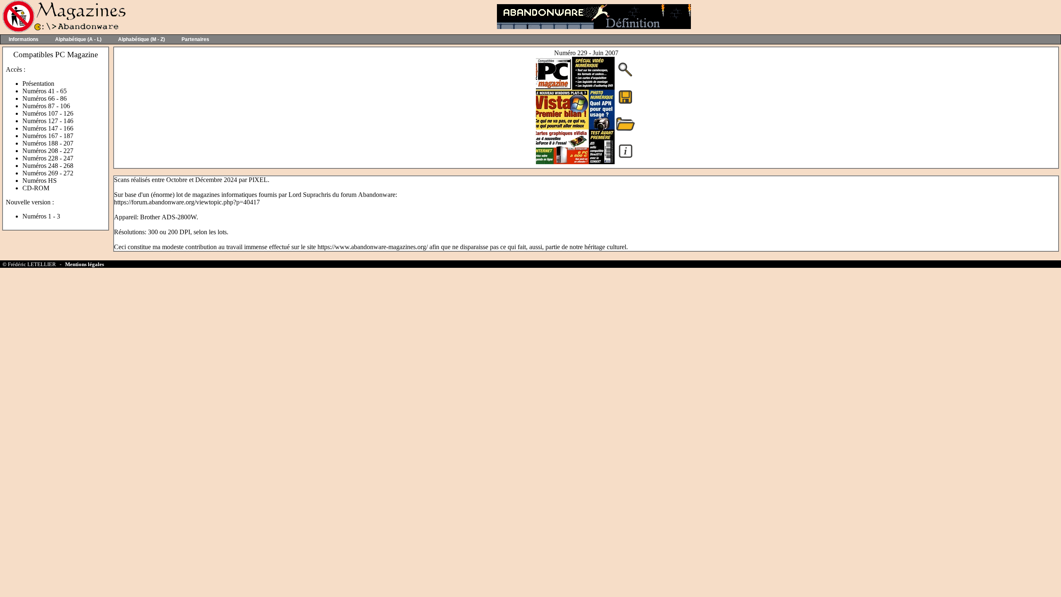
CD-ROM (35, 188)
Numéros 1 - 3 (41, 216)
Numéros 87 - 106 (46, 105)
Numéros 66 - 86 (44, 98)
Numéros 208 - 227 (47, 150)
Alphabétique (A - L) (78, 39)
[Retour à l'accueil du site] (63, 30)
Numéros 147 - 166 (47, 128)
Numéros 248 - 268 (47, 165)
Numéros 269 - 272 (47, 173)
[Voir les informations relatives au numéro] (626, 157)
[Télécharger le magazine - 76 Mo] (625, 103)
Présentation (38, 83)
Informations (24, 39)
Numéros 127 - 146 (47, 120)
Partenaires (195, 39)
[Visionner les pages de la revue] (575, 161)
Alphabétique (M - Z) (141, 39)
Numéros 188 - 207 (47, 143)
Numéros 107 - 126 (47, 113)
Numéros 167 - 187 (47, 135)
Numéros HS (39, 180)
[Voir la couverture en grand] (625, 75)
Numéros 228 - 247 (47, 158)
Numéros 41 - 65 (44, 91)
